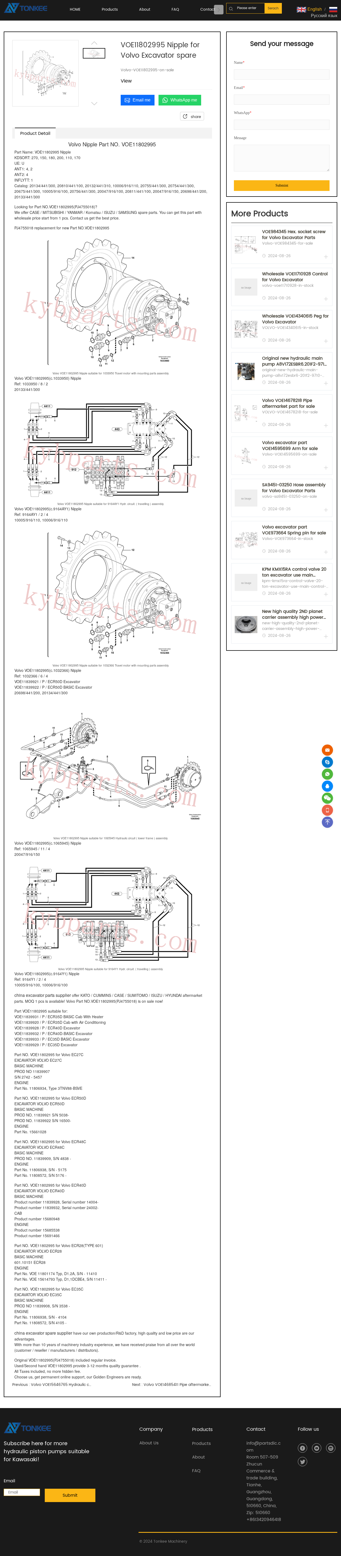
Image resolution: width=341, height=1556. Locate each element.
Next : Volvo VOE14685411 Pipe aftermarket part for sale (172, 1385)
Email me (142, 100)
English (314, 9)
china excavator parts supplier (42, 995)
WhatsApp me (183, 100)
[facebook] (302, 1448)
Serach (273, 8)
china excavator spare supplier (43, 1333)
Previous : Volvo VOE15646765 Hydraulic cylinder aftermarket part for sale (52, 1385)
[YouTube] (316, 1448)
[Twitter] (302, 1461)
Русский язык (324, 15)
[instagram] (330, 1448)
